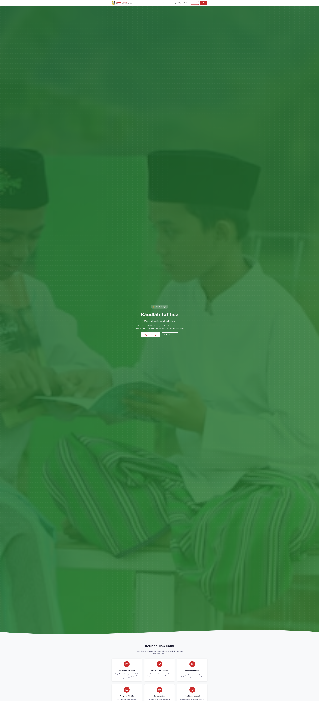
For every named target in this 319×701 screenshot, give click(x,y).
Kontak (186, 3)
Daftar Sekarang (169, 335)
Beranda (165, 3)
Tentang (173, 3)
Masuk (195, 3)
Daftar (204, 3)
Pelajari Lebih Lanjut (150, 335)
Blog (179, 3)
